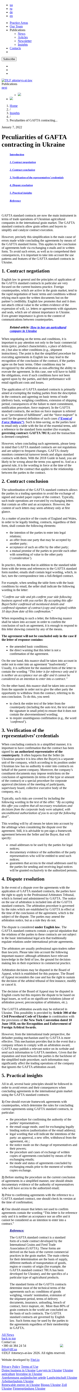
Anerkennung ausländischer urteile (24, 1377)
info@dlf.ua (9, 1349)
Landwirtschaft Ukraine (62, 1377)
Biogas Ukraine (51, 1385)
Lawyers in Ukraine (49, 1370)
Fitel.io (35, 1359)
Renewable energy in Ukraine (21, 1385)
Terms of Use (29, 1366)
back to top (9, 1338)
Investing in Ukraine (29, 1374)
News (21, 33)
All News (8, 1334)
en (11, 16)
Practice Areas (19, 22)
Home (14, 105)
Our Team (16, 26)
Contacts (15, 48)
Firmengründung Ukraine (29, 1388)
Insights (23, 44)
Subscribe (9, 59)
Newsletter (25, 41)
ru (11, 8)
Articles (23, 37)
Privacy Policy (11, 1366)
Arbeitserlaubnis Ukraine (18, 1381)
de (11, 12)
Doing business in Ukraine (19, 1370)
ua (11, 5)
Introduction (17, 154)
